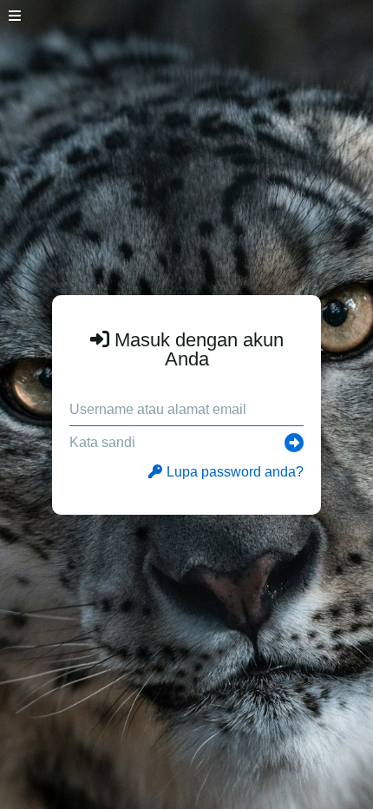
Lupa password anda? (235, 471)
